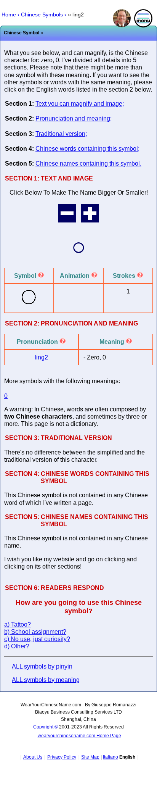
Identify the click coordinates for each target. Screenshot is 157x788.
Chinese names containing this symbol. (88, 163)
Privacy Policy (61, 757)
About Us (32, 757)
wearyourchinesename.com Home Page (79, 735)
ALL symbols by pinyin (42, 666)
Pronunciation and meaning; (73, 118)
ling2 (41, 357)
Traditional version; (61, 134)
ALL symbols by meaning (46, 680)
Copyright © (45, 727)
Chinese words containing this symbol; (87, 148)
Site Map (90, 757)
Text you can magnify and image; (79, 103)
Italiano (110, 757)
